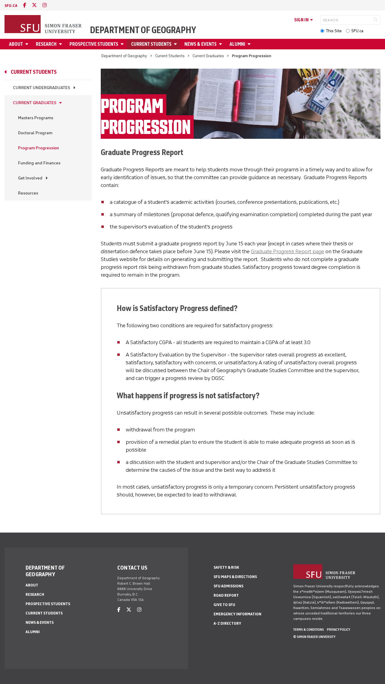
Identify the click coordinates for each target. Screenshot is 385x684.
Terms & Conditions (308, 629)
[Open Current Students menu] (176, 44)
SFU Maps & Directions (235, 576)
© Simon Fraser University (314, 637)
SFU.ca (357, 30)
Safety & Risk (226, 567)
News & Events (200, 44)
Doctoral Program (35, 132)
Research (46, 44)
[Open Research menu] (61, 44)
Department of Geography (143, 30)
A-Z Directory (227, 623)
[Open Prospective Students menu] (123, 44)
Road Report (226, 595)
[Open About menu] (27, 44)
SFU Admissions (228, 586)
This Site (334, 30)
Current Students (151, 44)
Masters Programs (35, 117)
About (16, 44)
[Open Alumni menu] (250, 44)
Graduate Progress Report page (287, 251)
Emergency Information (237, 614)
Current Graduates (208, 56)
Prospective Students (93, 44)
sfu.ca (11, 5)
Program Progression (38, 148)
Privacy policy (338, 629)
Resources (28, 193)
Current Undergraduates (41, 87)
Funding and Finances (39, 163)
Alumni (237, 44)
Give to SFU (224, 604)
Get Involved (30, 178)
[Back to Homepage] (44, 24)
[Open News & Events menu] (221, 44)
